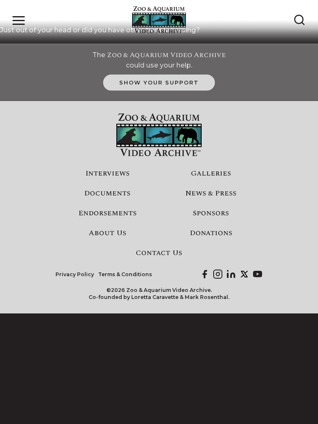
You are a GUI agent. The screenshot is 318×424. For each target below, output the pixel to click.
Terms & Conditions (125, 274)
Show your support (158, 82)
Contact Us (159, 253)
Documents (107, 193)
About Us (107, 233)
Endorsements (107, 213)
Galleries (211, 173)
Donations (211, 233)
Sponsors (211, 213)
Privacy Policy (74, 274)
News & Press (211, 193)
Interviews (107, 173)
